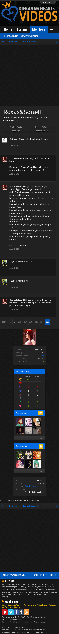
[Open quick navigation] (57, 42)
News (4, 605)
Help (53, 575)
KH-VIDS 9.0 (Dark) (14, 575)
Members (38, 29)
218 (30, 322)
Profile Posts (16, 127)
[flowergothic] (28, 422)
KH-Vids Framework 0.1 (11, 619)
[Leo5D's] (37, 464)
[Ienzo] (28, 430)
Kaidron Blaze (16, 139)
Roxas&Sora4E (17, 158)
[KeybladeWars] (37, 455)
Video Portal (42, 605)
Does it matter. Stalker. (34, 486)
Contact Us (40, 575)
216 (19, 322)
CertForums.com (40, 632)
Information (42, 130)
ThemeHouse (39, 622)
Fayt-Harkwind (17, 261)
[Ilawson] (28, 464)
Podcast (52, 605)
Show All (39, 438)
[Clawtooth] (20, 422)
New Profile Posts (29, 35)
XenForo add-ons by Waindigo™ (15, 627)
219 (36, 322)
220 (41, 322)
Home (8, 29)
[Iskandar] (20, 464)
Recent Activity (42, 127)
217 (25, 322)
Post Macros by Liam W (36, 617)
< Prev (3, 322)
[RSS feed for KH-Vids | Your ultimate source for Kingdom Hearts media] (26, 612)
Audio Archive (30, 605)
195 (40, 413)
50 (41, 446)
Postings (16, 130)
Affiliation (16, 607)
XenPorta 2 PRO (6, 500)
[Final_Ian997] (37, 422)
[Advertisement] (29, 76)
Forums (22, 29)
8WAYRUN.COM (37, 500)
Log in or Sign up (48, 2)
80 (43, 355)
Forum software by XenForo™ (14, 617)
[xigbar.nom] (28, 455)
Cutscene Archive (15, 605)
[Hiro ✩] (20, 455)
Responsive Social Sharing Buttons (16, 632)
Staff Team (6, 607)
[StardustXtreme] (20, 430)
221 (47, 322)
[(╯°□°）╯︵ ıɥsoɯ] (37, 430)
